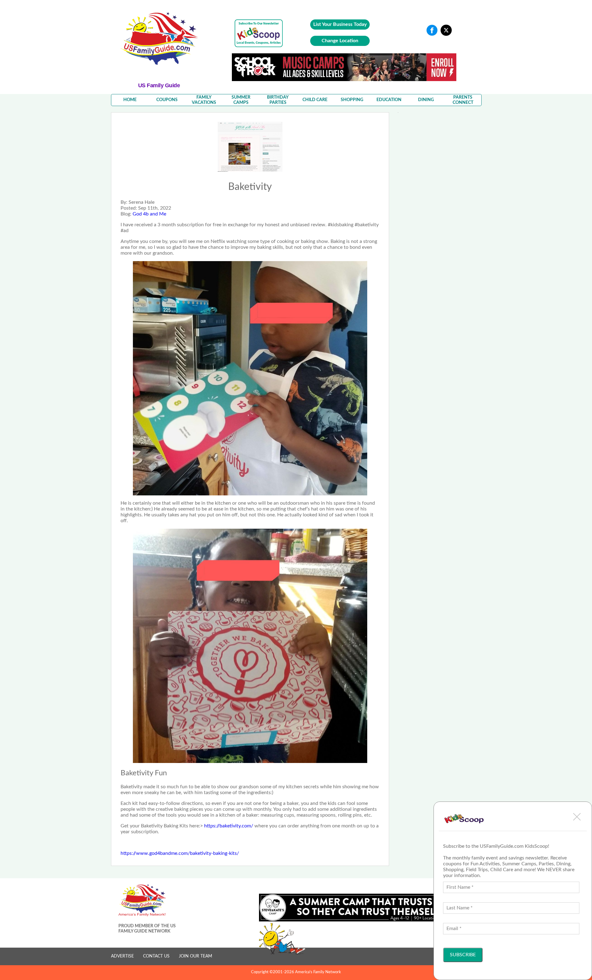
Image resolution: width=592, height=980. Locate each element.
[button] (577, 817)
